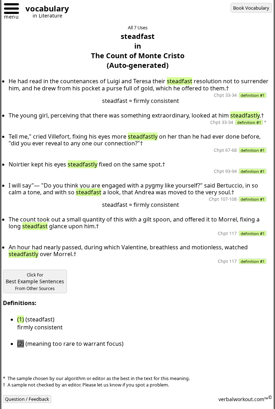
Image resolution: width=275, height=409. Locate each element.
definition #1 (253, 95)
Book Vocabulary (251, 8)
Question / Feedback (27, 399)
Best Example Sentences (35, 281)
